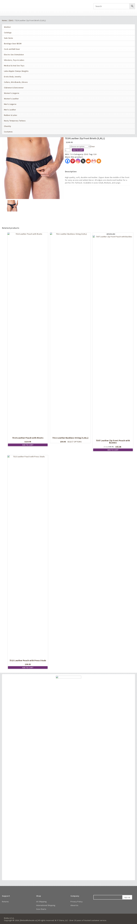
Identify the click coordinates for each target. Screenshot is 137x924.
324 (94, 154)
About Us (74, 905)
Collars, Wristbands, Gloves (16, 82)
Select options (74, 441)
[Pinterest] (72, 161)
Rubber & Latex (10, 115)
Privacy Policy (77, 901)
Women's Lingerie (11, 93)
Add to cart (78, 150)
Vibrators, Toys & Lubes (14, 60)
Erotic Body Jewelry (12, 76)
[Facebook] (67, 161)
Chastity (7, 126)
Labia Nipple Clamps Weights (16, 71)
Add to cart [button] (27, 445)
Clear (92, 146)
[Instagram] (78, 161)
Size (67, 146)
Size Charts (41, 909)
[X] (83, 161)
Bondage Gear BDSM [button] (13, 43)
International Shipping (45, 905)
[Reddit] (88, 161)
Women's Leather (11, 98)
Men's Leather (10, 109)
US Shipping (41, 901)
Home (4, 20)
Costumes (8, 131)
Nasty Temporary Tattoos (15, 120)
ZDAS (11, 20)
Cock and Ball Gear (12, 49)
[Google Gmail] (93, 161)
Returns (5, 901)
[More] (98, 161)
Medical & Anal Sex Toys (14, 65)
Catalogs (8, 32)
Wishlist (7, 27)
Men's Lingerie (10, 104)
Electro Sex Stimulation (14, 54)
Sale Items (8, 38)
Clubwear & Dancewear (14, 87)
